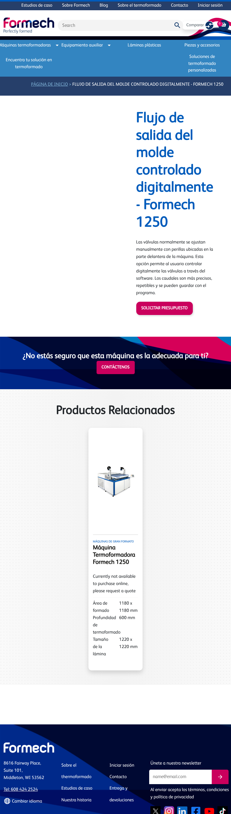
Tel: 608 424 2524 (21, 789)
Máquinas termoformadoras (27, 45)
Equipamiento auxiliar (82, 45)
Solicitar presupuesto (164, 308)
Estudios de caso (36, 5)
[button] (29, 801)
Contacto (179, 5)
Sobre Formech (76, 5)
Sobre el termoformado (139, 5)
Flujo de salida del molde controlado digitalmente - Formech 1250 (147, 84)
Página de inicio (49, 84)
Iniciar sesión (210, 5)
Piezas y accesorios (202, 45)
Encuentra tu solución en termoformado (29, 63)
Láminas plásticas (144, 45)
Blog (104, 5)
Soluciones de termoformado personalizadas (202, 64)
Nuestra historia (76, 800)
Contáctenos (116, 367)
